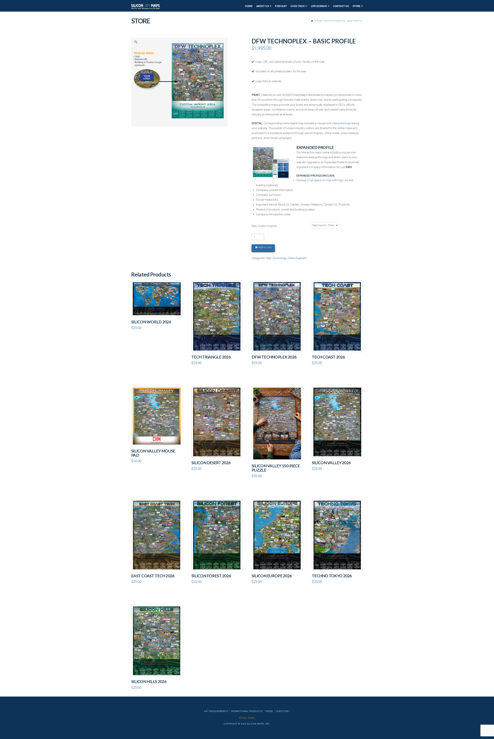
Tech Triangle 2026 (211, 357)
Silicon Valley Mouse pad (153, 453)
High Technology (276, 258)
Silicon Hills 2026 (148, 681)
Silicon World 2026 (151, 322)
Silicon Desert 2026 (210, 462)
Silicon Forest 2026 (211, 575)
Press (269, 711)
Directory (283, 711)
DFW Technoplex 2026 (274, 357)
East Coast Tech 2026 (152, 575)
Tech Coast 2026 (328, 357)
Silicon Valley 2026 (331, 462)
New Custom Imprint (264, 225)
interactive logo (341, 123)
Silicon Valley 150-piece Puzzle (276, 467)
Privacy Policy (247, 718)
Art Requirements (216, 711)
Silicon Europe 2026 (272, 575)
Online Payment (297, 258)
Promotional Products (246, 711)
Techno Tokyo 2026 (332, 575)
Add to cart (265, 247)
